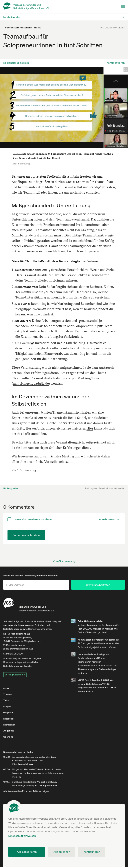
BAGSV (32, 658)
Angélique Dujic (23, 181)
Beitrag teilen (11, 488)
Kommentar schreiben (26, 535)
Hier (89, 428)
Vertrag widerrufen (15, 674)
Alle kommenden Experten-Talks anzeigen (26, 791)
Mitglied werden (11, 16)
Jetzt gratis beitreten (98, 584)
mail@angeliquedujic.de (31, 383)
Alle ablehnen (62, 851)
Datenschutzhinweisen (22, 835)
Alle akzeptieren (27, 851)
